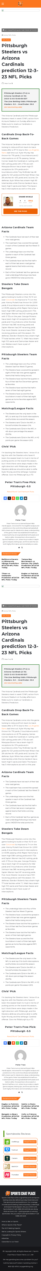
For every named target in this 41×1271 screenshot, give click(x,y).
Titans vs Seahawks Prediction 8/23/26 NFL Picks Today (10, 576)
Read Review (30, 1142)
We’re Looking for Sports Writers (14, 1231)
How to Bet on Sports (10, 1221)
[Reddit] (13, 498)
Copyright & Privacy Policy (11, 1235)
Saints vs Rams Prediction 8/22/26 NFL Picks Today (30, 1106)
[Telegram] (21, 498)
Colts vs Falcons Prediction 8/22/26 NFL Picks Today (30, 1116)
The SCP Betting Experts (11, 1228)
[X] (9, 498)
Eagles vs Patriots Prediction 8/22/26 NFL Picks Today (30, 575)
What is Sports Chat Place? (12, 1225)
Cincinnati (10, 300)
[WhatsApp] (17, 498)
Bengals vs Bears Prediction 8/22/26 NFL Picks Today (10, 1116)
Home (5, 35)
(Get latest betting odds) (13, 107)
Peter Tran (7, 83)
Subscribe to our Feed (10, 1242)
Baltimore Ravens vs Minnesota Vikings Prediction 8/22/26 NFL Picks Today (10, 563)
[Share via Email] (25, 498)
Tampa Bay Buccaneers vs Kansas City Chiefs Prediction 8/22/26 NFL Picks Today (30, 563)
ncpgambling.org (26, 1266)
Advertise (5, 1238)
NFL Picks (12, 35)
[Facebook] (5, 498)
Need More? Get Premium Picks (20, 492)
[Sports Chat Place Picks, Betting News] (20, 4)
